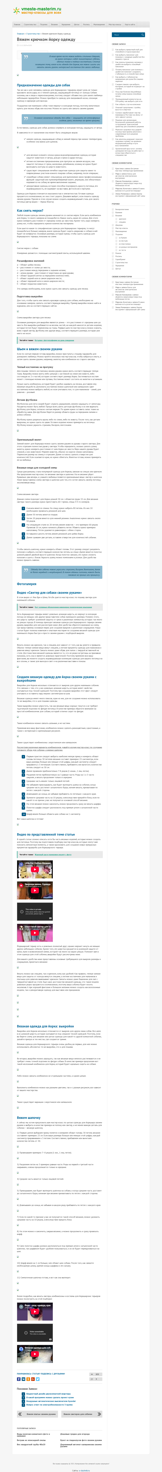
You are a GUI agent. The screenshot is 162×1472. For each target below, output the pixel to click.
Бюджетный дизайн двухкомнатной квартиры (48, 1393)
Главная (17, 24)
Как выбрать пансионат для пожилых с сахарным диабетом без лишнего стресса (130, 57)
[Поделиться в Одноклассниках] (28, 1379)
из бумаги (123, 237)
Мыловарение (99, 24)
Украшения (66, 24)
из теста (122, 250)
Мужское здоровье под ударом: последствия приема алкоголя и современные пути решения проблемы (128, 132)
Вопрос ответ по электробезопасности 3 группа (49, 1404)
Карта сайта (130, 24)
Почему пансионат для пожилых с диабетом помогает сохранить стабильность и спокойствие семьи (129, 71)
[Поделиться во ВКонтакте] (23, 1379)
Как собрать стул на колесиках (128, 104)
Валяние (118, 212)
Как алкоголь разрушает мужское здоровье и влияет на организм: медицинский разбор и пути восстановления (129, 142)
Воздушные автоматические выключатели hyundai (51, 1401)
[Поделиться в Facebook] (19, 1379)
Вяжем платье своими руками (41, 1414)
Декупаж (119, 225)
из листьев (123, 241)
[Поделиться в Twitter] (37, 1379)
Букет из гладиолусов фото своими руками (81, 1440)
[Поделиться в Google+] (33, 1379)
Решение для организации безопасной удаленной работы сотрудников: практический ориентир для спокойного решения (129, 123)
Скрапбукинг (120, 259)
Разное (118, 253)
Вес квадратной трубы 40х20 (31, 1444)
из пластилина (125, 244)
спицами (122, 222)
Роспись (86, 24)
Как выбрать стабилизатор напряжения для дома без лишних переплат (129, 79)
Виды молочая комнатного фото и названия (33, 1435)
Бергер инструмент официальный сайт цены (130, 195)
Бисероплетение (122, 209)
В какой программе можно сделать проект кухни (50, 1397)
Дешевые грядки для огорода (75, 1434)
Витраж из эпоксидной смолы (31, 1440)
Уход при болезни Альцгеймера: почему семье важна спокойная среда (128, 93)
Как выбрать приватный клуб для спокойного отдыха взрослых (129, 50)
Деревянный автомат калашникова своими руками (81, 1445)
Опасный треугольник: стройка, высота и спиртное (128, 108)
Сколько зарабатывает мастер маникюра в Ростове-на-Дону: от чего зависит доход (129, 114)
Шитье (76, 24)
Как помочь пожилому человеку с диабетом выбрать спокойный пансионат (129, 64)
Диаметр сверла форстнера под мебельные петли (128, 184)
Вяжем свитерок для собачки (78, 1414)
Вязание (54, 24)
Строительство (30, 24)
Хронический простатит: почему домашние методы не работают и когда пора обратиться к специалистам (129, 151)
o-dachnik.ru (84, 1470)
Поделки (43, 24)
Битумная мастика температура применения (129, 169)
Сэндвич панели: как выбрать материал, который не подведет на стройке (129, 86)
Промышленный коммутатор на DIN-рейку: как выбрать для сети (128, 100)
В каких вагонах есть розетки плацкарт (130, 189)
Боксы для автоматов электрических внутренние (126, 176)
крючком (122, 219)
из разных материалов (128, 247)
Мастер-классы (115, 24)
